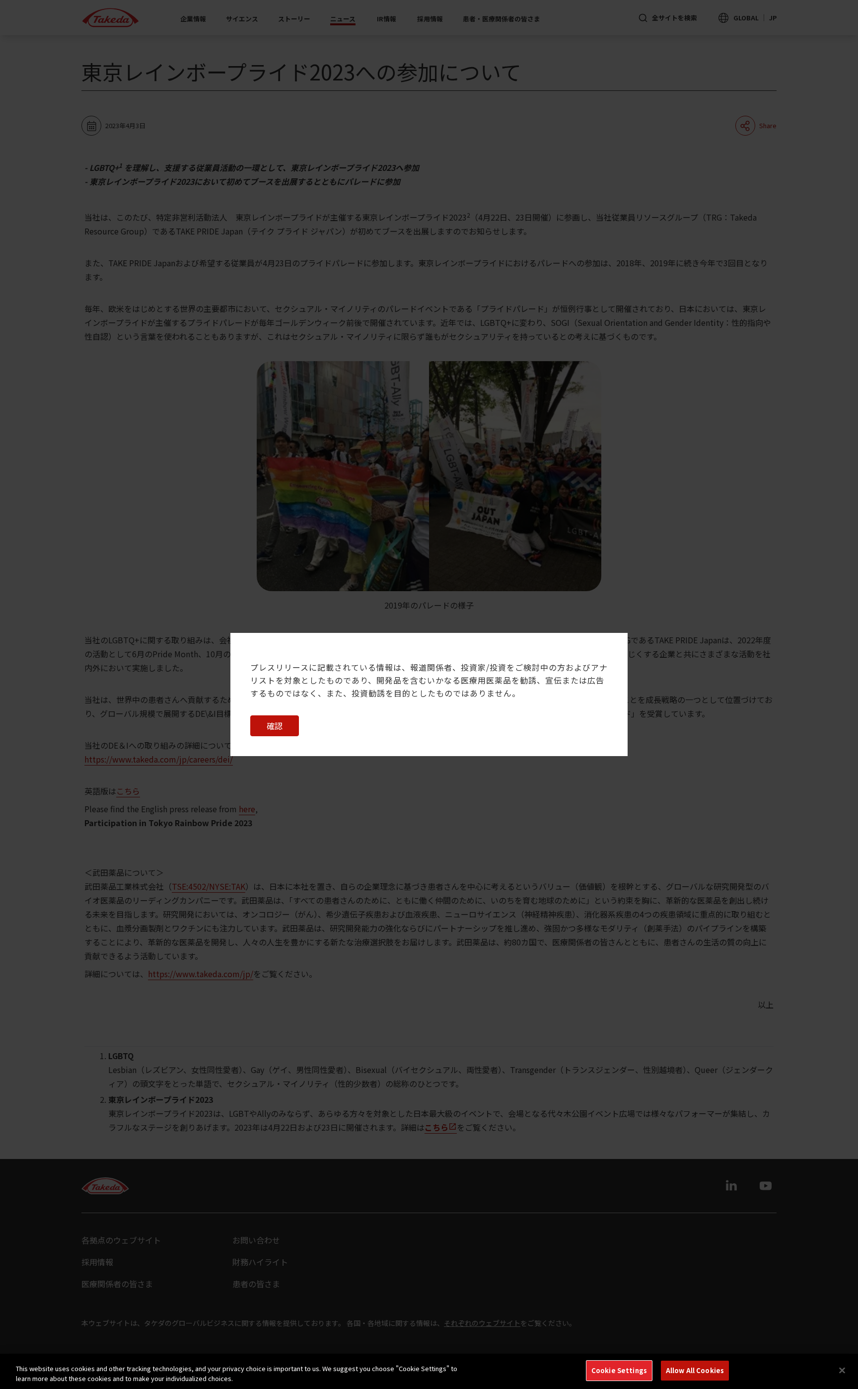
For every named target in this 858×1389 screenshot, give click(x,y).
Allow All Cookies (695, 1370)
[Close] (842, 1370)
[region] (429, 1371)
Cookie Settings (619, 1370)
